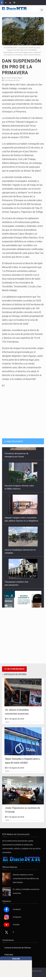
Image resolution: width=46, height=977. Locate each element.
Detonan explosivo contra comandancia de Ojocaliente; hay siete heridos (26, 878)
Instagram (17, 917)
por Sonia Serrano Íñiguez (13, 78)
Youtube (16, 925)
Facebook (17, 909)
